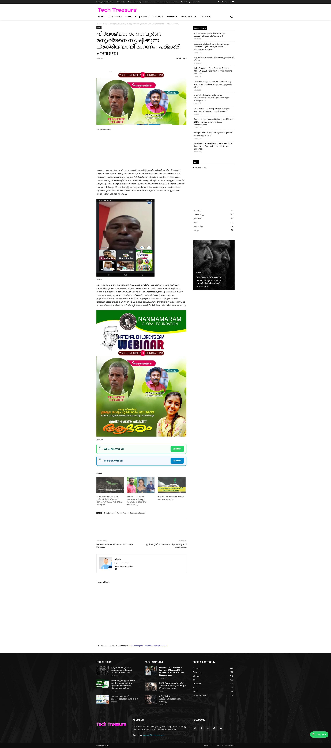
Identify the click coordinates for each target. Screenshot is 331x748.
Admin (117, 559)
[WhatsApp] (126, 64)
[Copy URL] (138, 64)
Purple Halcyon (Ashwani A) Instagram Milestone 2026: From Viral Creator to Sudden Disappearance (214, 122)
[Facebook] (218, 1)
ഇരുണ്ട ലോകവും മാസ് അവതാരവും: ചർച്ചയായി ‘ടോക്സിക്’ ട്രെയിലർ (209, 34)
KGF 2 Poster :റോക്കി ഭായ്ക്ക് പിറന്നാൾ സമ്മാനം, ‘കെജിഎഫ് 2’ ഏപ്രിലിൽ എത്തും (172, 685)
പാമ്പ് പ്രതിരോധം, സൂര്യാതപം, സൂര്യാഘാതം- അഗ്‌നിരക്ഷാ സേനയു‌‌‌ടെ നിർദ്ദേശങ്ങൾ (211, 98)
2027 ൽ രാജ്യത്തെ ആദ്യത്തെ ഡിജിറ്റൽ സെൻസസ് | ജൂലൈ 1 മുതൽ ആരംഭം (211, 109)
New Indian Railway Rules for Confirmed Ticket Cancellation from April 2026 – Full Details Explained (213, 146)
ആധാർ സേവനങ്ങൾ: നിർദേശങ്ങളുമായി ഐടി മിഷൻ (214, 58)
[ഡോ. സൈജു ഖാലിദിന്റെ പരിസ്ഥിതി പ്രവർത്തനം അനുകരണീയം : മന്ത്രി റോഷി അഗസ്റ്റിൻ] (110, 485)
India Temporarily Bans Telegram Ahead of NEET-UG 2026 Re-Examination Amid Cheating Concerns (213, 71)
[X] (225, 1)
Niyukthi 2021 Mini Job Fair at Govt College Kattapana (114, 545)
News (105, 24)
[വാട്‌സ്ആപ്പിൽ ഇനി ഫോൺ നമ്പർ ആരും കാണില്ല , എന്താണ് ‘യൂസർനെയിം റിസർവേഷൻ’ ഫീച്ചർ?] (102, 683)
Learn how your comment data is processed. (149, 645)
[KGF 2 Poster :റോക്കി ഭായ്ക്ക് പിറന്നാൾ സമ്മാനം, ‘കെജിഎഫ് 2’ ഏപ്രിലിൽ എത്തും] (151, 686)
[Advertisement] (141, 149)
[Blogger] (195, 728)
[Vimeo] (229, 1)
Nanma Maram (122, 513)
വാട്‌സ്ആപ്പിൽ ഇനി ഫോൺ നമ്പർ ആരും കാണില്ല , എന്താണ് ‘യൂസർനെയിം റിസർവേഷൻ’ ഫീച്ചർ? (211, 46)
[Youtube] (233, 1)
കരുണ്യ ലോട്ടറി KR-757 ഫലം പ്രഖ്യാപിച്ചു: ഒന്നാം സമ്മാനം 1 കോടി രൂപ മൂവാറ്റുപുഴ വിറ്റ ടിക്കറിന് (213, 84)
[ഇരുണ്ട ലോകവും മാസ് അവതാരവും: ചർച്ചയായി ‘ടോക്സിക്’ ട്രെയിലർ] (214, 265)
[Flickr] (207, 728)
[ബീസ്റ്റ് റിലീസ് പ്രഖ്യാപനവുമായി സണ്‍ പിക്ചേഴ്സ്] (151, 699)
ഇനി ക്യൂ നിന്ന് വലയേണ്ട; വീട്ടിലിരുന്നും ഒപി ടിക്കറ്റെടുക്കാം (166, 545)
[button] (231, 17)
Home (98, 24)
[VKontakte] (220, 728)
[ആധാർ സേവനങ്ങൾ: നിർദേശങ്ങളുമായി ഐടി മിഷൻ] (102, 699)
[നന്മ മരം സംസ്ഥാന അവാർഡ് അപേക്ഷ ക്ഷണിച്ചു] (172, 485)
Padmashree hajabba (137, 513)
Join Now (177, 449)
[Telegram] (132, 64)
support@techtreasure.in (154, 735)
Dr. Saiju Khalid (109, 513)
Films (198, 273)
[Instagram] (222, 1)
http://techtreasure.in (121, 563)
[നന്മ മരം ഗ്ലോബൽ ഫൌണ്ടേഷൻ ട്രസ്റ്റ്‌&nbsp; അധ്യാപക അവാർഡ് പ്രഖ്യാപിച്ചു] (141, 485)
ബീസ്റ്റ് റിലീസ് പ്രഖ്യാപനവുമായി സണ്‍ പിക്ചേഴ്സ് (170, 698)
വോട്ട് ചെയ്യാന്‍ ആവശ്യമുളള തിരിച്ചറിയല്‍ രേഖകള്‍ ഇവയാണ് (213, 134)
